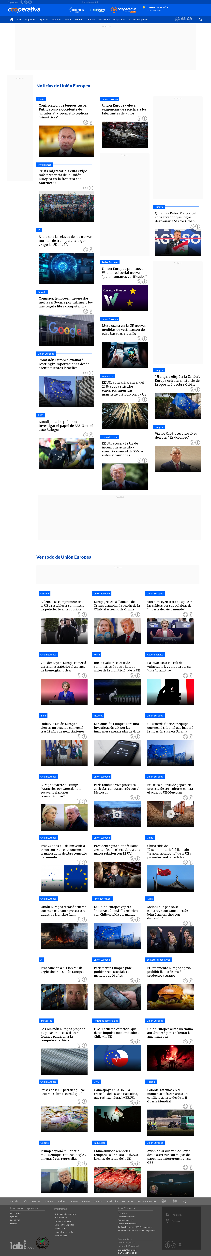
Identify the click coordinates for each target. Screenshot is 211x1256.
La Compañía (15, 1213)
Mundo (68, 19)
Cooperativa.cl (125, 1239)
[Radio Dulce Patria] (76, 10)
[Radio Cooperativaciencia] (97, 10)
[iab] (22, 1253)
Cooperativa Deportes (64, 1225)
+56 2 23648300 (127, 1252)
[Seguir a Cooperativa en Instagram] (30, 2)
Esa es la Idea (60, 1228)
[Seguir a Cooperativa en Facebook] (21, 2)
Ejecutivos (14, 1216)
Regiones (56, 19)
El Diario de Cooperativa (65, 1214)
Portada (14, 1201)
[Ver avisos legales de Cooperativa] (177, 22)
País (19, 19)
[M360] (174, 1201)
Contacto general (125, 1220)
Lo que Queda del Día (64, 1232)
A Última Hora (61, 1235)
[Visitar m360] (183, 22)
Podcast (91, 19)
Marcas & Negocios (138, 19)
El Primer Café (61, 1217)
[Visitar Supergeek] (189, 22)
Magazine (30, 19)
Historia (13, 1223)
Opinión (79, 19)
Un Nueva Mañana (63, 1221)
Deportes (43, 19)
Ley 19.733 (15, 1220)
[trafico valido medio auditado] (42, 1248)
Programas (119, 19)
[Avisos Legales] (163, 1201)
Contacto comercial (126, 1216)
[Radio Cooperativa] (123, 10)
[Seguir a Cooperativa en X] (26, 2)
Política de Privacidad (127, 1223)
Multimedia (104, 19)
